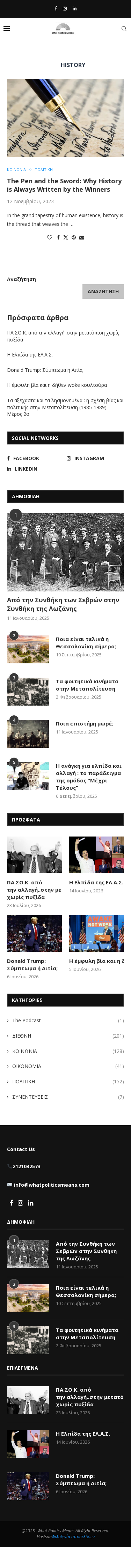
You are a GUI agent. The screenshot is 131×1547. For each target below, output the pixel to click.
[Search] (124, 29)
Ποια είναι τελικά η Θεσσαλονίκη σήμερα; (86, 642)
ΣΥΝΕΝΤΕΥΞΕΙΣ (68, 1096)
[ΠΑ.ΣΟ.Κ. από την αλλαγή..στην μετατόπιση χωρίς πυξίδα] (34, 855)
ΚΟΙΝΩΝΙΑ (68, 1051)
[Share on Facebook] (58, 237)
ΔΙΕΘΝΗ (68, 1035)
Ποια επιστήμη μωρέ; (85, 723)
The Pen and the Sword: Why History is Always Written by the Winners (64, 185)
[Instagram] (65, 8)
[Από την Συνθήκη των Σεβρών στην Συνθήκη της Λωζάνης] (65, 552)
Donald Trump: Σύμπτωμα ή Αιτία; (45, 370)
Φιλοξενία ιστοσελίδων (73, 1537)
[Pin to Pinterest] (74, 237)
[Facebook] (55, 8)
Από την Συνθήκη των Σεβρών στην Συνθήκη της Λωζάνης (63, 604)
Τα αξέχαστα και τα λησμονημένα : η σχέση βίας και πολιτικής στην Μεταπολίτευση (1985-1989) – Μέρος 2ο (65, 407)
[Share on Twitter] (65, 237)
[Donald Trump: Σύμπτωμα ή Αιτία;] (34, 933)
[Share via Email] (81, 237)
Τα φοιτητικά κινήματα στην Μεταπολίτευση (87, 685)
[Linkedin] (75, 8)
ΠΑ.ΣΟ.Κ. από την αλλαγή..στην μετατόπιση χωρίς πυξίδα (34, 889)
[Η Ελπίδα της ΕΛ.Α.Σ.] (96, 855)
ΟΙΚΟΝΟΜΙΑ (68, 1066)
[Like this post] (49, 237)
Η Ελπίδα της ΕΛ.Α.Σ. (30, 354)
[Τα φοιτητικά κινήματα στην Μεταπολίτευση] (28, 692)
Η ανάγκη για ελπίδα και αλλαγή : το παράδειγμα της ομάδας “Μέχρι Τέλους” (89, 776)
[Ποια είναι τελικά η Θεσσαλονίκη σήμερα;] (28, 649)
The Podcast (68, 1020)
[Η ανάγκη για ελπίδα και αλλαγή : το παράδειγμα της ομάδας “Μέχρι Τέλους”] (28, 776)
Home (13, 51)
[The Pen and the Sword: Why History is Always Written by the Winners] (65, 118)
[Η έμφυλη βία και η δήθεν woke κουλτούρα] (96, 933)
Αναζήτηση (21, 279)
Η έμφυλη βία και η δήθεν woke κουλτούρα (57, 385)
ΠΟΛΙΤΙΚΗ (68, 1081)
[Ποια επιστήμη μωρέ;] (28, 734)
